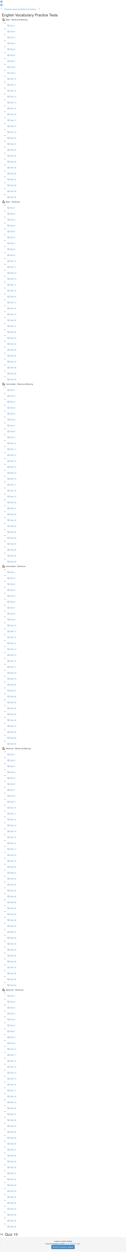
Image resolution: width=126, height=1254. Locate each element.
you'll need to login (73, 1243)
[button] (1, 2)
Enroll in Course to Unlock (63, 1247)
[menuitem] (1, 5)
